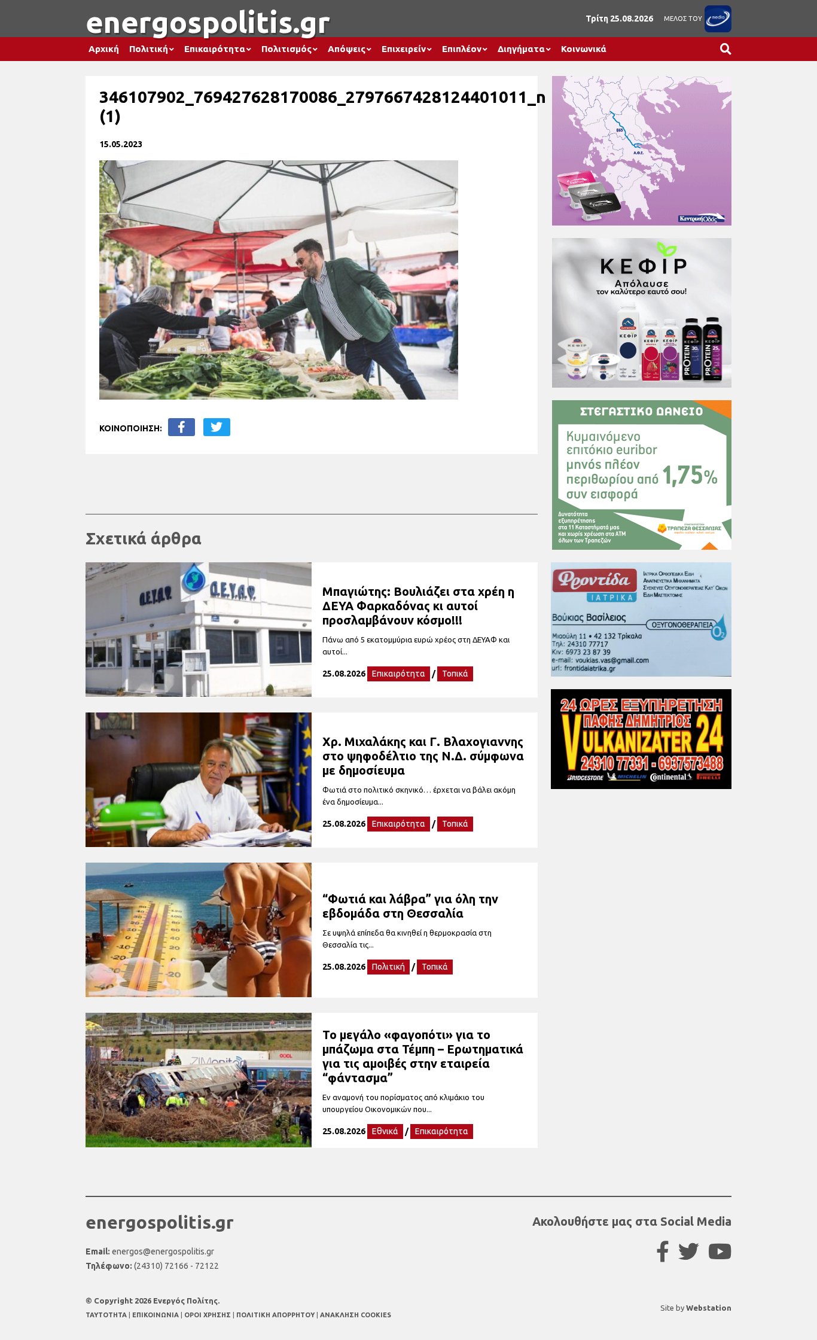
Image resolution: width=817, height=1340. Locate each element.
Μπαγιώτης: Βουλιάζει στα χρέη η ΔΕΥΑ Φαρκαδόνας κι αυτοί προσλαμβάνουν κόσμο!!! (418, 605)
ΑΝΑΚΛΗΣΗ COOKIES (355, 1314)
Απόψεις (346, 49)
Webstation (708, 1308)
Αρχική (104, 49)
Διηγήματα (521, 49)
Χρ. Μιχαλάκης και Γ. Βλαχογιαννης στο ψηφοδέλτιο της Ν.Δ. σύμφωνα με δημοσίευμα (423, 756)
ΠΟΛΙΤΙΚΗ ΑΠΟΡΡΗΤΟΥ (275, 1314)
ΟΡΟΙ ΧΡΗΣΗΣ (208, 1314)
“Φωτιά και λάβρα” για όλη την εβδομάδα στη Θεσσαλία (410, 906)
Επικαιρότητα (214, 49)
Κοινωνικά (583, 49)
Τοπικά (455, 673)
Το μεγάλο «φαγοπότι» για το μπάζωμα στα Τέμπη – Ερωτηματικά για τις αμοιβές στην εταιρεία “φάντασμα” (422, 1056)
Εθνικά (385, 1131)
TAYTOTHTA (107, 1314)
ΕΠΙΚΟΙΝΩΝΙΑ (156, 1314)
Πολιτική (148, 49)
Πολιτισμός (286, 49)
